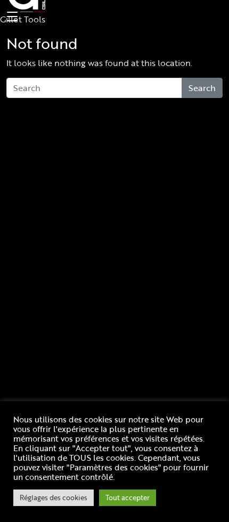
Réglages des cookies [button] (53, 497)
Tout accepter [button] (127, 497)
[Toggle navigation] (10, 17)
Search (202, 87)
